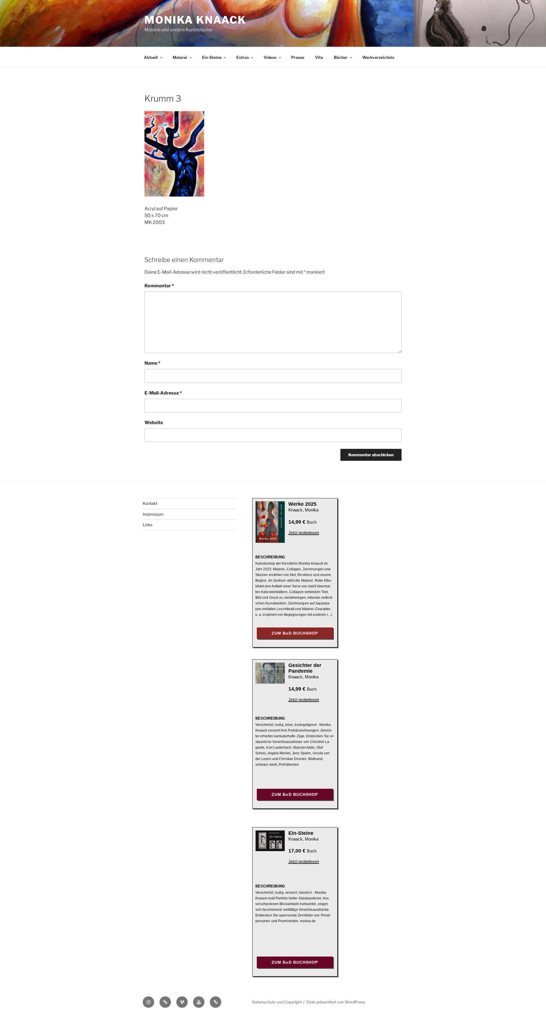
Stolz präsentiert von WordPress (335, 1002)
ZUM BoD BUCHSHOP (295, 633)
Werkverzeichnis (378, 57)
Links (147, 524)
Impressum (153, 514)
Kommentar (159, 285)
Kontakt (150, 503)
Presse (297, 57)
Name (152, 363)
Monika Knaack (195, 20)
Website (153, 422)
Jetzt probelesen (303, 532)
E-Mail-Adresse (163, 393)
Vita (319, 57)
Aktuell (151, 57)
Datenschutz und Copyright (277, 1002)
